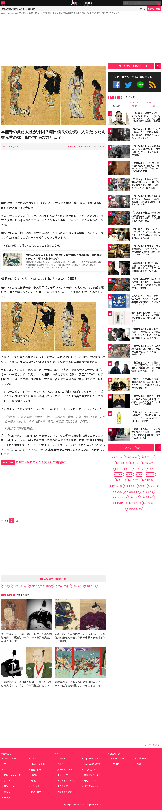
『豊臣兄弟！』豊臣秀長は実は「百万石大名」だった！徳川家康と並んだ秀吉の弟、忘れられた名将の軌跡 (145, 400)
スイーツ (139, 468)
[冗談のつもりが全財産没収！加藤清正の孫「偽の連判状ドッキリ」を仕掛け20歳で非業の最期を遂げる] (119, 385)
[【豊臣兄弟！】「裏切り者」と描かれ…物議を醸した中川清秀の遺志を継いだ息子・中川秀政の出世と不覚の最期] (119, 268)
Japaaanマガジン (19, 12)
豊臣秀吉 (149, 491)
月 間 (152, 104)
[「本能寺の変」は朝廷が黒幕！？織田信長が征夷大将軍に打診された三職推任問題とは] (26, 663)
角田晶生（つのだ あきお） (80, 146)
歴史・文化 (34, 12)
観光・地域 (9, 786)
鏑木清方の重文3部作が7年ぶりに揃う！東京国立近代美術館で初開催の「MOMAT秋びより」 (146, 317)
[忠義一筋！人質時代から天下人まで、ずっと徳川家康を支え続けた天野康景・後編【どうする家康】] (80, 615)
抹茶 (142, 485)
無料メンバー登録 (92, 775)
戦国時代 (35, 585)
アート (7, 763)
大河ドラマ (149, 457)
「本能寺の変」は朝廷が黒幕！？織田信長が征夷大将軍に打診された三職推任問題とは (26, 683)
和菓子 (34, 780)
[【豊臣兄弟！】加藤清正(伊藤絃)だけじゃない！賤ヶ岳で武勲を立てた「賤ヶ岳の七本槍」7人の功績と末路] (119, 185)
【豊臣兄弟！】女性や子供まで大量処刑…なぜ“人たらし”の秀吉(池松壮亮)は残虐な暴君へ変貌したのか (145, 250)
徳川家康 (130, 485)
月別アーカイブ (91, 780)
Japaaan (81, 3)
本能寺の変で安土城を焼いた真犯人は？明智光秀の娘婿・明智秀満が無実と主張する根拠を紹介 (64, 256)
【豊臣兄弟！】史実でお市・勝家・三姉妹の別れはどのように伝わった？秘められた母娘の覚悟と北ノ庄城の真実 (145, 333)
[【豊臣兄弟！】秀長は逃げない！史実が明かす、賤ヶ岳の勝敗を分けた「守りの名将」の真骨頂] (119, 152)
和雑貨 (34, 775)
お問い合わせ (90, 769)
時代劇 (151, 474)
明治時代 (116, 485)
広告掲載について (65, 769)
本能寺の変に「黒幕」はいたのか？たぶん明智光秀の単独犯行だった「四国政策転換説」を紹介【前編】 (26, 637)
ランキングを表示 (133, 447)
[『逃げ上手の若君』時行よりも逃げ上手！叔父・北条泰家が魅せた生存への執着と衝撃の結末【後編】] (119, 285)
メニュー (3, 3)
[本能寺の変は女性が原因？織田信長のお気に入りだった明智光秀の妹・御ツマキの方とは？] (53, 96)
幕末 (130, 474)
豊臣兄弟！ (134, 491)
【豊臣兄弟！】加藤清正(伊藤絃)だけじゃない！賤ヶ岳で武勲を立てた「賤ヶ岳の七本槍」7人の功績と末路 (145, 183)
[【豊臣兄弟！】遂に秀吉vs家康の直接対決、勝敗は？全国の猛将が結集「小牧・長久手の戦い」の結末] (119, 351)
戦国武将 (148, 463)
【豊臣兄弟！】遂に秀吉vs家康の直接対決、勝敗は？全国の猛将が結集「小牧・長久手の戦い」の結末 (145, 350)
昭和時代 (121, 502)
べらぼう (134, 480)
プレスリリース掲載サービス (133, 66)
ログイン (142, 8)
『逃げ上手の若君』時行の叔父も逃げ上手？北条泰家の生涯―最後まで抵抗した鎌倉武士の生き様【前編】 (145, 217)
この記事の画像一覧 (54, 578)
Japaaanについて (92, 763)
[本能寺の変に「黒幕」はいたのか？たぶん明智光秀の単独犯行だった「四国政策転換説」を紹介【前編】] (26, 615)
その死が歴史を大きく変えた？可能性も (34, 462)
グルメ (7, 780)
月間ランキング (64, 791)
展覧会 (136, 497)
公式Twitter (128, 84)
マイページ (62, 775)
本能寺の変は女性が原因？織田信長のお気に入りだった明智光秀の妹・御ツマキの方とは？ (80, 12)
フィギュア (122, 497)
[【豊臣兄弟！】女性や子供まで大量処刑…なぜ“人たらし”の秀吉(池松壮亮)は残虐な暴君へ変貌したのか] (119, 251)
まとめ (34, 758)
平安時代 (122, 463)
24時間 (116, 104)
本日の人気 (62, 786)
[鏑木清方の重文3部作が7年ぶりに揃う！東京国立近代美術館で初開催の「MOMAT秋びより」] (119, 318)
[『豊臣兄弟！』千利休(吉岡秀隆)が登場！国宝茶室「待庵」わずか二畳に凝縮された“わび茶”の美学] (119, 168)
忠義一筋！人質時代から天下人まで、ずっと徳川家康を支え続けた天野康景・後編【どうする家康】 (80, 637)
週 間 (134, 104)
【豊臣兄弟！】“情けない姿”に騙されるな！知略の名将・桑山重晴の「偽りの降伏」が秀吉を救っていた (145, 134)
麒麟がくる (91, 585)
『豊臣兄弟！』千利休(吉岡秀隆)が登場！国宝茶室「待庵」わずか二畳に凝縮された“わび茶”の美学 (145, 167)
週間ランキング (91, 786)
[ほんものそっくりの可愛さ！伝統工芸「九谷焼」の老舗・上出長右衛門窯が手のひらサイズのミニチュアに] (119, 301)
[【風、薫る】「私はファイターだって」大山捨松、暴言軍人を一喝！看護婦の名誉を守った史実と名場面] (119, 235)
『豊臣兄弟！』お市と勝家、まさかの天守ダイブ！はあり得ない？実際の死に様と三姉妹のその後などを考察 (145, 367)
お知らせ (61, 763)
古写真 (7, 797)
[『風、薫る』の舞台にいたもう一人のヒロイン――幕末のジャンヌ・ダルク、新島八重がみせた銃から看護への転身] (119, 118)
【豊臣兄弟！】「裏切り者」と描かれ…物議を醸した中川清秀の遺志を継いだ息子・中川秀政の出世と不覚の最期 (145, 267)
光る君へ (135, 502)
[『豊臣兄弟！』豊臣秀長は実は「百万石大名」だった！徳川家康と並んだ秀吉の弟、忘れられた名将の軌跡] (119, 401)
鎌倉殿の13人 (135, 508)
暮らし (7, 791)
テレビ (121, 480)
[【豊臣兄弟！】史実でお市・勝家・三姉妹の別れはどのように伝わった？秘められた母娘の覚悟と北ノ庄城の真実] (119, 335)
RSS (152, 84)
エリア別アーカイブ (66, 780)
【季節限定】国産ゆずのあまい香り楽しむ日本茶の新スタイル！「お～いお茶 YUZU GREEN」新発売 (145, 417)
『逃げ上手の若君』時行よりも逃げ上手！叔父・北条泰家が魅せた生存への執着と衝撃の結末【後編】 (145, 283)
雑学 (152, 468)
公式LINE (140, 84)
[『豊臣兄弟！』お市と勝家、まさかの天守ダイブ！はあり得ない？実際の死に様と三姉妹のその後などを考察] (119, 368)
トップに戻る (152, 744)
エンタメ (35, 786)
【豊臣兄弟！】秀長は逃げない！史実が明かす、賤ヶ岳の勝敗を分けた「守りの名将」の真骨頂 (145, 150)
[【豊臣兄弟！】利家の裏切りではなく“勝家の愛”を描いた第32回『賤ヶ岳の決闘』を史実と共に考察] (119, 202)
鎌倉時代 (149, 497)
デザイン (154, 485)
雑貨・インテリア (12, 775)
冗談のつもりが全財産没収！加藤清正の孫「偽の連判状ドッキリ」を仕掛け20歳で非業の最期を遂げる (146, 383)
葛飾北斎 (149, 502)
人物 (17, 146)
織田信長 (77, 585)
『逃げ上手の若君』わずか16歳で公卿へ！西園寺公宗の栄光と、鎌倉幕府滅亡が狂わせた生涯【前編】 (146, 433)
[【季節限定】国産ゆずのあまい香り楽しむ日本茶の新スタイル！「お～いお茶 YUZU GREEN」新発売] (119, 418)
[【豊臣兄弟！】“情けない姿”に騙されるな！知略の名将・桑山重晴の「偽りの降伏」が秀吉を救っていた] (119, 135)
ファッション (10, 769)
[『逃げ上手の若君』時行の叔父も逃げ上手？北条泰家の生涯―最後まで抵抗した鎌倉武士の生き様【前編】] (119, 218)
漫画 (140, 474)
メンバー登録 (154, 8)
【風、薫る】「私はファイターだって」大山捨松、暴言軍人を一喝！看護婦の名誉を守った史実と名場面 (145, 233)
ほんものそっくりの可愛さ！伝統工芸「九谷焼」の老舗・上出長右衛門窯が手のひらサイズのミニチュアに (145, 300)
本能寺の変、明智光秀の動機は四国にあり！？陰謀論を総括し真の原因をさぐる (77, 683)
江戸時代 (120, 457)
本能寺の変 (63, 585)
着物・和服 (36, 769)
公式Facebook (116, 84)
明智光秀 (49, 585)
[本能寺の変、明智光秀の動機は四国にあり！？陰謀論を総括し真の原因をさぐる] (80, 663)
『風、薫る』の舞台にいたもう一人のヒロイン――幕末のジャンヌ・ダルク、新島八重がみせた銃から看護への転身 (145, 117)
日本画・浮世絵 (38, 763)
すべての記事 (10, 758)
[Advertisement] (53, 41)
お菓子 (119, 474)
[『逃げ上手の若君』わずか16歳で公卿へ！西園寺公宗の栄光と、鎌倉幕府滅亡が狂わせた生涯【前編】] (119, 435)
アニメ (135, 463)
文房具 (120, 491)
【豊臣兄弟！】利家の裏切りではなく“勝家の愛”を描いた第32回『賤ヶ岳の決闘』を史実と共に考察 (146, 200)
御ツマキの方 (20, 585)
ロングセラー (123, 468)
